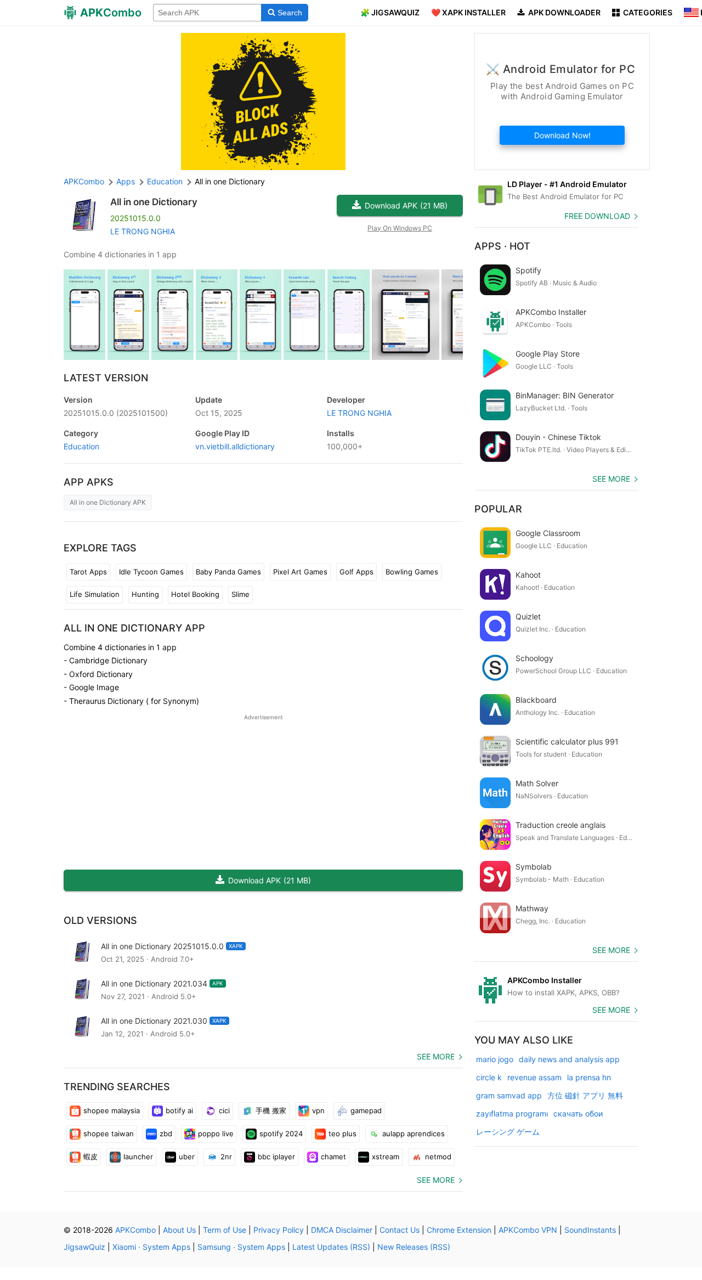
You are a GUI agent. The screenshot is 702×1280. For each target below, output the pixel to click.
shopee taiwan (108, 1133)
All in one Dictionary (153, 201)
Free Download (597, 216)
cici (224, 1110)
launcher (138, 1156)
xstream (385, 1156)
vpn (318, 1110)
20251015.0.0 (116, 413)
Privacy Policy (278, 1229)
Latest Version (106, 378)
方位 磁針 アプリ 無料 (585, 1095)
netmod (438, 1156)
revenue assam (534, 1077)
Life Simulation (95, 594)
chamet (333, 1156)
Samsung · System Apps (241, 1246)
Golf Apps (356, 571)
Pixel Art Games (300, 571)
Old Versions (100, 920)
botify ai (179, 1110)
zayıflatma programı (512, 1113)
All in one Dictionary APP (134, 628)
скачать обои (578, 1113)
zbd (166, 1133)
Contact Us (400, 1229)
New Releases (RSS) (413, 1246)
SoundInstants (590, 1229)
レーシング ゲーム (508, 1131)
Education (81, 446)
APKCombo (84, 181)
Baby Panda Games (228, 571)
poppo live (216, 1133)
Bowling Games (412, 571)
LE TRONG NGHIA (142, 231)
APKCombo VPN (528, 1229)
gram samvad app (509, 1095)
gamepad (366, 1110)
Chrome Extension (459, 1229)
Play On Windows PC (399, 228)
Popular (498, 509)
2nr (226, 1156)
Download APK (406, 205)
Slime (240, 594)
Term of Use (224, 1229)
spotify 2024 (281, 1133)
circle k (489, 1077)
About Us (179, 1229)
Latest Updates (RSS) (331, 1246)
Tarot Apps (88, 571)
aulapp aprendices (413, 1133)
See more (436, 1056)
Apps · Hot (502, 246)
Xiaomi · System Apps (151, 1246)
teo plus (342, 1133)
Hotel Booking (195, 594)
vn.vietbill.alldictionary (235, 446)
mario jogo (494, 1059)
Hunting (145, 594)
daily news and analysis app (569, 1059)
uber (187, 1156)
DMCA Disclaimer (341, 1229)
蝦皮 (90, 1156)
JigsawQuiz (84, 1246)
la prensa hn (589, 1077)
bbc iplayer (276, 1156)
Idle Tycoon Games (151, 571)
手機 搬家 (271, 1110)
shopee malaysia (111, 1110)
